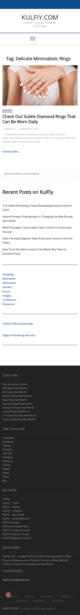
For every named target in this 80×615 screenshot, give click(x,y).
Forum (6, 291)
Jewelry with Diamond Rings (26, 141)
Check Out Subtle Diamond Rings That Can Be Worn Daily (39, 119)
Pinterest (7, 461)
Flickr (5, 476)
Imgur (5, 472)
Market (7, 287)
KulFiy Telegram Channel (16, 537)
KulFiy (6, 499)
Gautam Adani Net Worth (17, 403)
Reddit (6, 468)
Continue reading (14, 152)
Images (6, 295)
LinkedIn (7, 457)
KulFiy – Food (10, 502)
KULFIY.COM (40, 17)
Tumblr (6, 464)
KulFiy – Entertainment (15, 518)
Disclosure (21, 601)
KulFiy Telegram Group (15, 534)
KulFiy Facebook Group (16, 530)
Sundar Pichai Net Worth (16, 395)
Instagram (8, 441)
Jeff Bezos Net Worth (14, 388)
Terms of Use (57, 600)
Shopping (8, 274)
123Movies (9, 299)
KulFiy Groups (10, 522)
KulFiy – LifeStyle (12, 510)
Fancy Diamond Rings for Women (26, 137)
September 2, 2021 (29, 128)
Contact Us (29, 596)
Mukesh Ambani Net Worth (18, 407)
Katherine (9, 128)
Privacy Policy (47, 596)
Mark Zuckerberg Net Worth (19, 419)
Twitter (6, 445)
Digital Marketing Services (18, 335)
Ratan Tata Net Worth (14, 399)
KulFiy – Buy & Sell (13, 514)
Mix (4, 480)
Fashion (7, 110)
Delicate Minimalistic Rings (40, 134)
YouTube (7, 453)
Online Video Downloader (18, 323)
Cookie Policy (39, 601)
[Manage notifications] (8, 595)
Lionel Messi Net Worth (16, 411)
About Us (13, 596)
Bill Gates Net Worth (14, 392)
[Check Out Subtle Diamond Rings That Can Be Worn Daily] (40, 85)
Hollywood (8, 282)
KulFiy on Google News (15, 526)
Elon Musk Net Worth (15, 384)
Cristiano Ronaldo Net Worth (19, 415)
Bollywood (8, 278)
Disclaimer (65, 596)
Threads (7, 449)
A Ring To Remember (15, 134)
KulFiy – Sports (11, 506)
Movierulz (8, 304)
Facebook (8, 437)
